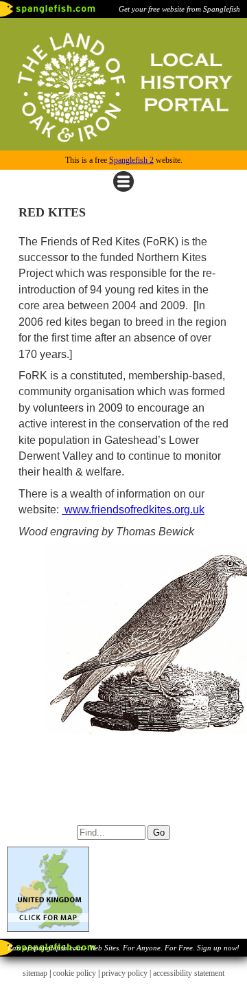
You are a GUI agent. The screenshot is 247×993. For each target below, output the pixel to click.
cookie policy (74, 973)
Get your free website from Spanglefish (179, 9)
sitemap (35, 973)
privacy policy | (127, 973)
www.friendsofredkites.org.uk (133, 509)
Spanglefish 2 (131, 160)
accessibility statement (188, 973)
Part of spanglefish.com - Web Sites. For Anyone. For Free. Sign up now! (123, 948)
